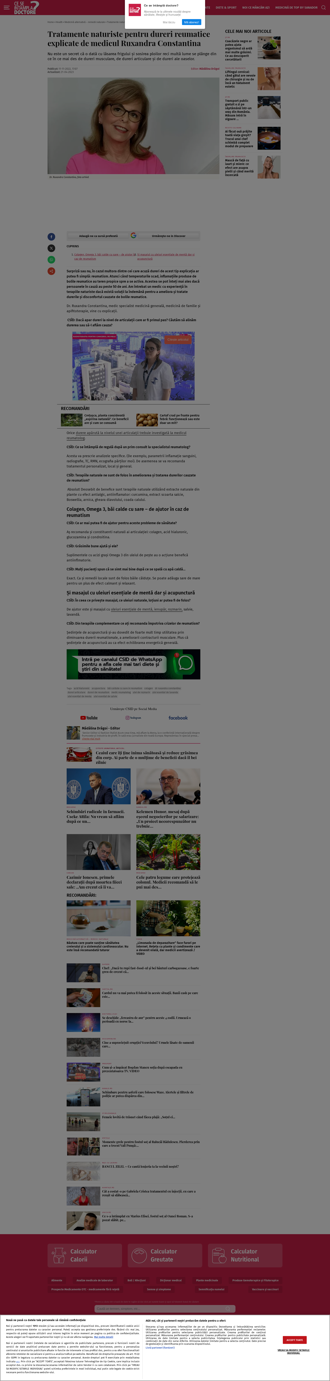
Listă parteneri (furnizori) (160, 1347)
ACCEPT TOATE (295, 1339)
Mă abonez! (191, 22)
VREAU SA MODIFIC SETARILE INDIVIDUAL (294, 1351)
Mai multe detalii (103, 1337)
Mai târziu (169, 22)
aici (17, 1361)
